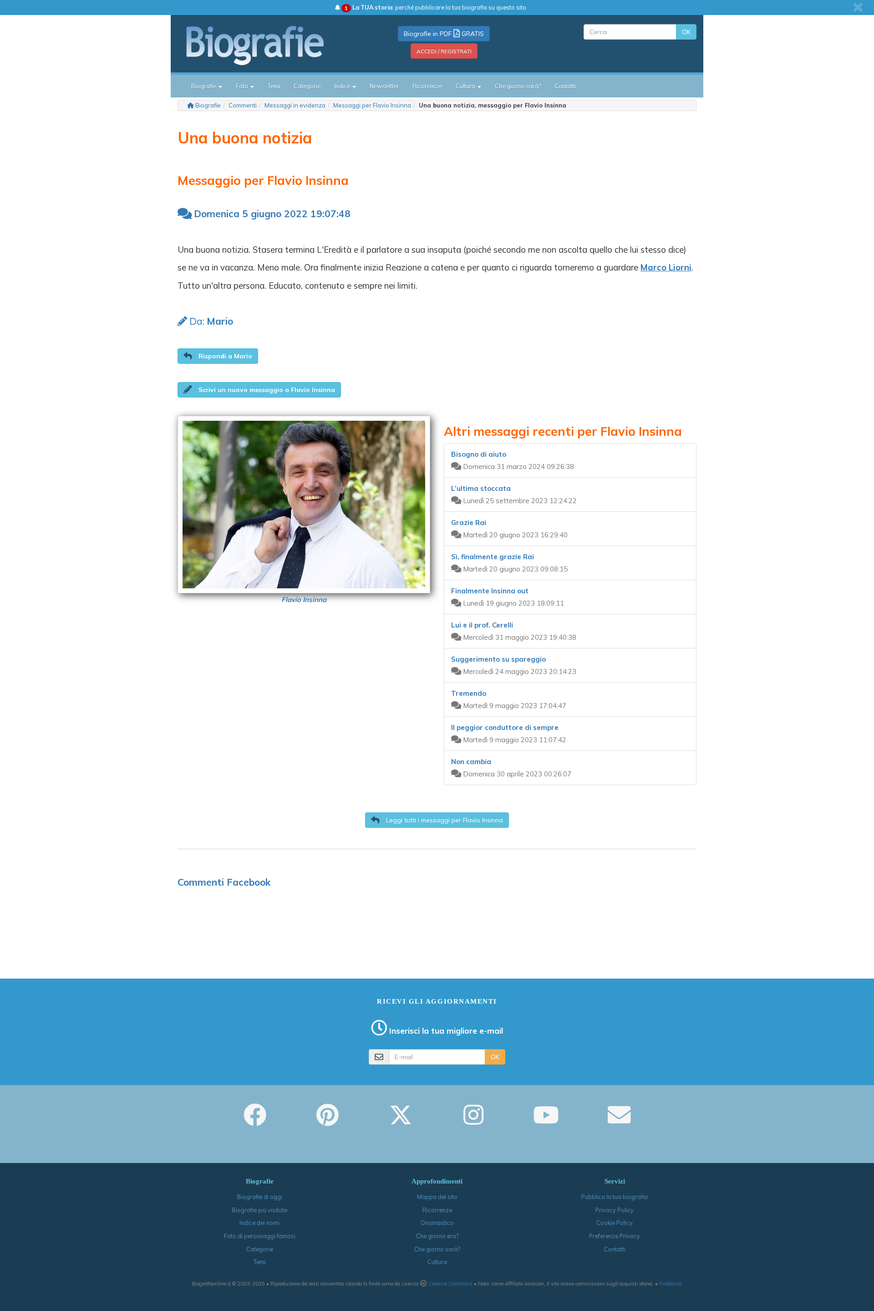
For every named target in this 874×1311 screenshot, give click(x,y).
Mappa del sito (437, 1196)
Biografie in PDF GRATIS (444, 34)
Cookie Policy (614, 1222)
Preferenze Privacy (614, 1236)
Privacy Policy (614, 1210)
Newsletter (384, 86)
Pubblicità (670, 1283)
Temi (274, 86)
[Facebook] (255, 1121)
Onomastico (437, 1222)
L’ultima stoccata (481, 488)
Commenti (243, 105)
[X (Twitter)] (400, 1121)
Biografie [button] (204, 86)
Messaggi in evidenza (294, 105)
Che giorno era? (437, 1236)
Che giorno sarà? (518, 86)
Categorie (307, 86)
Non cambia (471, 761)
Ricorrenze (427, 86)
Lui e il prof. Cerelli (482, 625)
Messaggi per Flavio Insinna (372, 105)
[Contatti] (619, 1121)
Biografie (208, 105)
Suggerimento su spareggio (498, 659)
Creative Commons (450, 1283)
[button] (218, 356)
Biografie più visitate (259, 1210)
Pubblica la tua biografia (614, 1196)
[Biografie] (266, 45)
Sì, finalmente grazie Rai (492, 556)
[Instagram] (473, 1121)
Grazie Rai (468, 522)
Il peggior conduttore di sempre (505, 727)
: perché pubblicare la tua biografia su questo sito (435, 7)
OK (686, 32)
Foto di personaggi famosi (259, 1236)
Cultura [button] (466, 86)
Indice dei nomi (259, 1222)
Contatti (565, 86)
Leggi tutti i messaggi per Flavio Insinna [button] (443, 820)
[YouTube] (546, 1121)
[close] (858, 7)
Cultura (437, 1261)
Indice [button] (342, 86)
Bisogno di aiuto (478, 454)
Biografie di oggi (259, 1196)
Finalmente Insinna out (489, 591)
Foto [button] (242, 86)
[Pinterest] (327, 1121)
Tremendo (468, 693)
